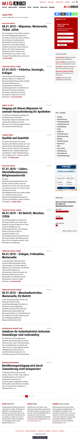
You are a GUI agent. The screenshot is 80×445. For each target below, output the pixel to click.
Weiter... (64, 423)
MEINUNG (51, 7)
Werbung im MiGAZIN (30, 431)
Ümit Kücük (8, 58)
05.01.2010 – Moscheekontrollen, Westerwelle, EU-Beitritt (22, 294)
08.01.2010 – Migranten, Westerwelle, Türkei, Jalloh (25, 28)
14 (29, 396)
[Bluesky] (69, 14)
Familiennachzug (63, 124)
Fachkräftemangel (63, 156)
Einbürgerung (61, 151)
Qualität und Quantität (15, 138)
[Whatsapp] (75, 14)
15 (33, 396)
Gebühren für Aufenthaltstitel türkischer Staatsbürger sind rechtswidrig (26, 333)
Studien (59, 117)
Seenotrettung (62, 119)
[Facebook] (57, 14)
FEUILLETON (43, 7)
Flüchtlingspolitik (63, 122)
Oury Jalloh (61, 148)
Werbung (67, 2)
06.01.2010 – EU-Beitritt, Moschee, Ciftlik (23, 214)
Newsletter (43, 2)
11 (20, 396)
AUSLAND (36, 7)
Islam (59, 129)
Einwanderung (62, 153)
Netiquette (48, 431)
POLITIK (4, 7)
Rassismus (61, 144)
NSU (58, 146)
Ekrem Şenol (15, 157)
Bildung (59, 139)
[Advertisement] (66, 97)
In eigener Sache (20, 431)
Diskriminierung (62, 141)
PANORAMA (22, 7)
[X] (63, 14)
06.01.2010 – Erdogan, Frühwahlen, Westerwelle (23, 255)
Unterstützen (59, 2)
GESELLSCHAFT (13, 7)
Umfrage (12, 36)
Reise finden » (66, 187)
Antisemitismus (62, 134)
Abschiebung (61, 127)
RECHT (29, 7)
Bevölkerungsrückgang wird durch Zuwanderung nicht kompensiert (22, 367)
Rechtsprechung (62, 136)
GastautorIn (17, 97)
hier (14, 423)
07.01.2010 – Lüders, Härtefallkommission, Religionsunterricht (15, 172)
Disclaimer (61, 431)
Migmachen (51, 2)
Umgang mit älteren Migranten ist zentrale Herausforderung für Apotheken (26, 110)
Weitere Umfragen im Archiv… (70, 231)
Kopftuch (60, 131)
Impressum (55, 431)
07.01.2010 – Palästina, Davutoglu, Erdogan (23, 71)
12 (23, 396)
